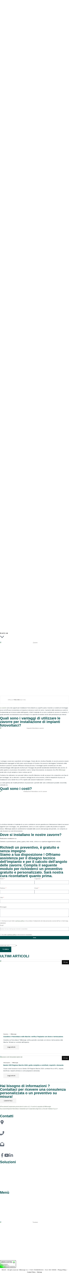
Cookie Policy (31, 1272)
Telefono (2, 888)
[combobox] (8, 945)
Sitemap (39, 1272)
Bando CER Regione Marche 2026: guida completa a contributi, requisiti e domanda (33, 1065)
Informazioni (6, 1062)
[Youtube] (7, 1155)
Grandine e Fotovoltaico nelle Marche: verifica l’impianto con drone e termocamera (33, 1036)
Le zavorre (3, 708)
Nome (2, 878)
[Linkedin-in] (11, 1155)
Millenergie (62, 770)
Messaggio (3, 907)
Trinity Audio (17, 699)
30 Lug (65, 962)
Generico (5, 1034)
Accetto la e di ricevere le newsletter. (17, 934)
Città (1, 897)
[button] (0, 633)
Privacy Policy (62, 1270)
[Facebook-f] (2, 1155)
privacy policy (20, 921)
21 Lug (65, 1058)
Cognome (37, 878)
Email (36, 888)
